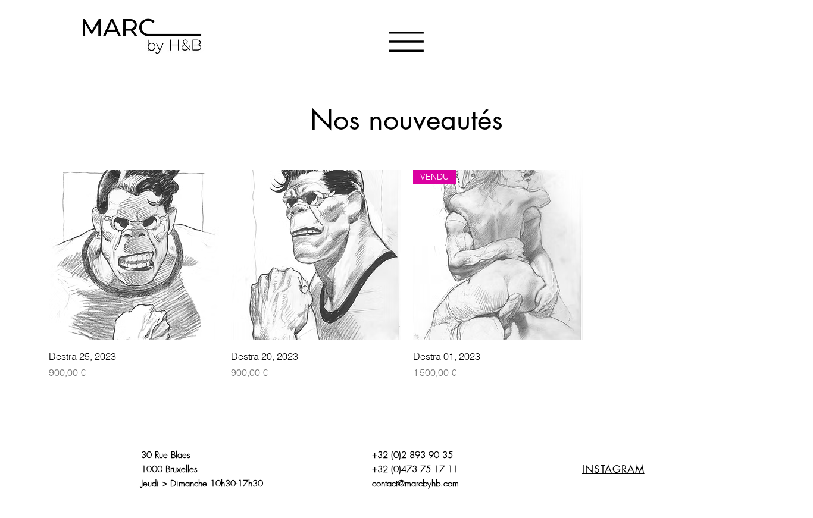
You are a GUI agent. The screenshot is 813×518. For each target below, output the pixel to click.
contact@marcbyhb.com (415, 483)
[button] (406, 42)
